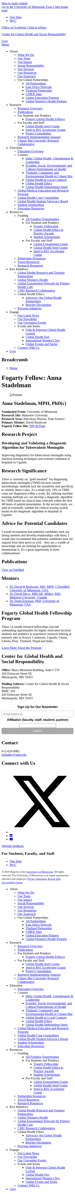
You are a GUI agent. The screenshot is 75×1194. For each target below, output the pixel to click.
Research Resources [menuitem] (30, 265)
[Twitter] (41, 832)
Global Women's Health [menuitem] (33, 279)
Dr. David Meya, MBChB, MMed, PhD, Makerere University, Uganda (35, 595)
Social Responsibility (31, 903)
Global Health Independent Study (47, 1024)
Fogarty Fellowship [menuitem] (46, 226)
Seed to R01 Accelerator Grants (46, 967)
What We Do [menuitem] (26, 55)
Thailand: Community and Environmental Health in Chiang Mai (49, 1012)
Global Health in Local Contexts (46, 1017)
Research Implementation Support (39, 974)
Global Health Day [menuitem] (38, 337)
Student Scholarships (31, 1042)
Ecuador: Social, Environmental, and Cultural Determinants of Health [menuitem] (49, 167)
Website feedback (13, 846)
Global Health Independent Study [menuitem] (47, 187)
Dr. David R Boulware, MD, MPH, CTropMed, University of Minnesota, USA (40, 588)
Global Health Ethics (39, 1021)
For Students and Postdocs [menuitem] (34, 115)
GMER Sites (34, 932)
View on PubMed (13, 570)
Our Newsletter (27, 1156)
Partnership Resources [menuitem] (32, 258)
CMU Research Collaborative (36, 1128)
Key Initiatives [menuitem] (19, 269)
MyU (13, 20)
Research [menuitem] (15, 105)
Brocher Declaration (38, 1142)
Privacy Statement (37, 878)
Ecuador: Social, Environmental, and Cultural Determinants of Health (49, 1005)
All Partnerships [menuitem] (36, 83)
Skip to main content (15, 3)
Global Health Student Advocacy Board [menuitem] (43, 201)
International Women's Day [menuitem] (43, 340)
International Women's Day (43, 1178)
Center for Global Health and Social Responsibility (34, 34)
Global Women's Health (33, 1117)
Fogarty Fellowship (46, 1064)
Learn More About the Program (21, 647)
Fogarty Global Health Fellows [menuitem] (45, 119)
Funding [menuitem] (23, 215)
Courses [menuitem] (23, 155)
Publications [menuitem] (25, 112)
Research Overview (30, 946)
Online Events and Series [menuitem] (41, 344)
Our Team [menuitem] (24, 58)
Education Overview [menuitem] (31, 151)
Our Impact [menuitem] (25, 62)
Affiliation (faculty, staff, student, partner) (37, 719)
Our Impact (25, 899)
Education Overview (31, 989)
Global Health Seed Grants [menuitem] (43, 126)
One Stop (16, 17)
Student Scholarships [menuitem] (31, 205)
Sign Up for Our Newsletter (37, 707)
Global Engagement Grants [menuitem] (51, 244)
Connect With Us (28, 1185)
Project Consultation (38, 971)
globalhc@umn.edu (14, 754)
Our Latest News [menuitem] (28, 315)
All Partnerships (36, 921)
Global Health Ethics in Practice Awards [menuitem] (48, 231)
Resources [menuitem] (16, 212)
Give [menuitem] (13, 351)
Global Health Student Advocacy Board (43, 1039)
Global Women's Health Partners (46, 939)
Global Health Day (38, 1174)
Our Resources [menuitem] (27, 72)
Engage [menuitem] (14, 312)
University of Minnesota (40, 871)
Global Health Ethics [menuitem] (39, 183)
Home (13, 368)
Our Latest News (28, 1153)
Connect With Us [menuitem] (28, 347)
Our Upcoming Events (32, 1160)
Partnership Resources (32, 1096)
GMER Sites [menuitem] (34, 94)
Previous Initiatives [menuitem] (30, 308)
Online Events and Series (41, 1181)
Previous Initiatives (30, 1146)
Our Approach (27, 914)
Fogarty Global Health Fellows (45, 957)
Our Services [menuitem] (26, 69)
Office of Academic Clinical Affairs (24, 27)
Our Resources (27, 910)
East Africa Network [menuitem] (39, 87)
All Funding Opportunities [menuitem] (42, 219)
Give (5, 41)
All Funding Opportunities (42, 1057)
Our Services (26, 907)
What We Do (26, 892)
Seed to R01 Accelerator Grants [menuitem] (46, 130)
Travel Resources (28, 1099)
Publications (25, 949)
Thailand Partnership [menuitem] (39, 90)
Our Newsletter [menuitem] (27, 319)
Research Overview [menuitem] (30, 108)
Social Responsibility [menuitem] (31, 65)
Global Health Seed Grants (43, 964)
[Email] (11, 839)
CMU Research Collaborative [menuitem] (36, 290)
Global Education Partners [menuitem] (42, 97)
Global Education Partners (42, 935)
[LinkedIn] (11, 835)
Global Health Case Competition (38, 1035)
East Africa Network (39, 924)
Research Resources (30, 1103)
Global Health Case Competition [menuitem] (38, 197)
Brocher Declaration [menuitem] (38, 304)
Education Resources (31, 1046)
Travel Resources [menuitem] (28, 262)
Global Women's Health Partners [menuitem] (46, 101)
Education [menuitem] (16, 147)
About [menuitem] (14, 51)
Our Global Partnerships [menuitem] (33, 80)
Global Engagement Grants (51, 1082)
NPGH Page (37, 426)
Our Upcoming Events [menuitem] (32, 322)
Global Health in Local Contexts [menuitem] (46, 180)
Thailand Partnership (39, 928)
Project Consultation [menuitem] (38, 133)
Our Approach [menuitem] (27, 76)
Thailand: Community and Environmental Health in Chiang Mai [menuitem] (49, 174)
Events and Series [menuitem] (29, 326)
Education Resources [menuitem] (31, 208)
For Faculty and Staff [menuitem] (31, 122)
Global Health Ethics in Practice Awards (48, 1069)
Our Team (24, 896)
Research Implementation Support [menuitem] (39, 137)
